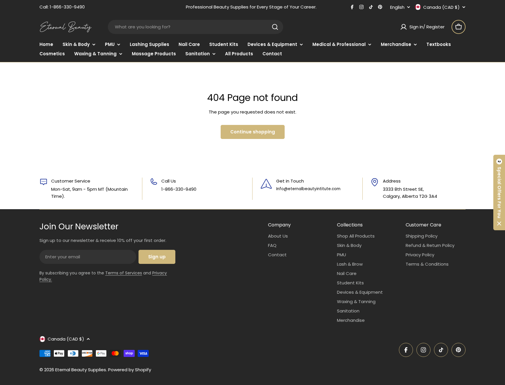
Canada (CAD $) (441, 7)
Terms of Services (123, 273)
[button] (499, 192)
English (397, 7)
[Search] (275, 26)
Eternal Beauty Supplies (80, 370)
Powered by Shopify (129, 370)
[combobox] (195, 27)
